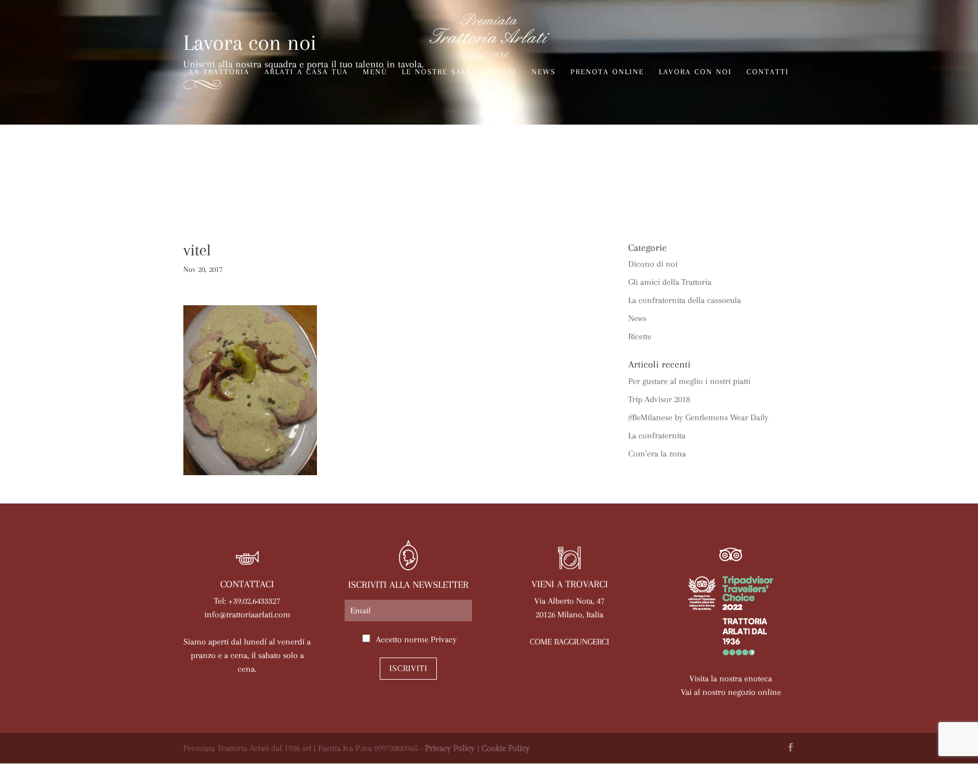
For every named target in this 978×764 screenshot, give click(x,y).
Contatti (768, 72)
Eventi (501, 72)
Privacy (444, 639)
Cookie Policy (506, 748)
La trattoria (220, 72)
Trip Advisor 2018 (659, 399)
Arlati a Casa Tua (306, 72)
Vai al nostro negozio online (731, 692)
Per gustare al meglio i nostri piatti (689, 381)
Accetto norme (416, 639)
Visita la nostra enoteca (730, 678)
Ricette (639, 336)
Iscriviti (408, 668)
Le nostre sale (436, 72)
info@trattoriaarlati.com (247, 614)
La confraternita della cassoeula (684, 300)
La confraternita (656, 435)
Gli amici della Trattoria (669, 282)
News (543, 72)
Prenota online (607, 72)
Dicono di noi (652, 264)
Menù (375, 72)
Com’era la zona (657, 454)
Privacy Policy (450, 748)
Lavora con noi (695, 72)
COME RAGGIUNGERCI (569, 642)
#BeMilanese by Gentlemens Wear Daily (698, 417)
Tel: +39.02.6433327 (247, 601)
